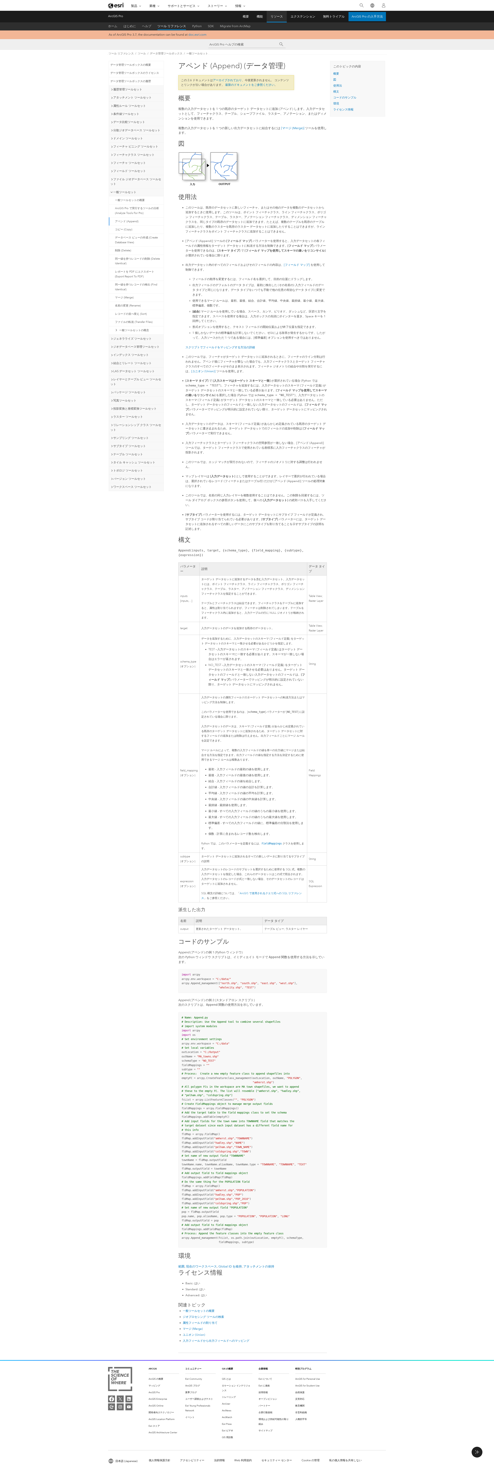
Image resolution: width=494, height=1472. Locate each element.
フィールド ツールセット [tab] (129, 171)
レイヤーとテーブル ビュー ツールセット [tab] (135, 382)
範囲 (181, 1266)
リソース (277, 16)
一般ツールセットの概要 (130, 200)
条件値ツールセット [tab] (126, 114)
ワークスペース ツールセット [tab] (132, 487)
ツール (142, 53)
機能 (260, 16)
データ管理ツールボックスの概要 (130, 64)
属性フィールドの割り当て (200, 1323)
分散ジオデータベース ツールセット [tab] (136, 130)
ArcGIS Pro (115, 16)
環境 (336, 103)
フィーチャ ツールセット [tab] (129, 163)
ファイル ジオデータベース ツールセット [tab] (135, 182)
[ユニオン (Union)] (203, 371)
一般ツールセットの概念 (134, 330)
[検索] (361, 5)
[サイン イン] (383, 5)
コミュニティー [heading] (193, 1368)
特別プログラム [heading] (303, 1368)
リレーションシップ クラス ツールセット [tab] (135, 427)
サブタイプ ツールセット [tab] (129, 446)
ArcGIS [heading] (153, 1368)
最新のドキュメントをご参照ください (249, 85)
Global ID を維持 (230, 1266)
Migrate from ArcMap (235, 26)
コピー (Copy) (123, 229)
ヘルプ (146, 26)
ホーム (112, 26)
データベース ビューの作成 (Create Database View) (136, 240)
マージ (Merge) (124, 297)
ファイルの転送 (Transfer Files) (133, 322)
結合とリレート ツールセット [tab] (132, 363)
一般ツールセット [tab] (124, 192)
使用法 (337, 85)
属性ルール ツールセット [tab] (129, 106)
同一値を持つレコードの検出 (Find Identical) (136, 287)
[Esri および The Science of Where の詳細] (120, 1380)
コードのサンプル (344, 97)
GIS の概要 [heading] (227, 1368)
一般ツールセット (197, 53)
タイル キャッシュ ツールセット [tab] (134, 462)
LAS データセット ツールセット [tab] (134, 371)
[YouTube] (128, 1406)
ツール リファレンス (171, 26)
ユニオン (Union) (194, 1334)
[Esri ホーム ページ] (116, 6)
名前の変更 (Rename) (128, 305)
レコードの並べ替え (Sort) (131, 314)
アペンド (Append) (126, 221)
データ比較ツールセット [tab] (129, 122)
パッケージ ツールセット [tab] (129, 392)
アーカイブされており (227, 80)
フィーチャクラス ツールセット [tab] (134, 155)
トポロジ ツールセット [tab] (128, 470)
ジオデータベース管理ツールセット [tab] (136, 346)
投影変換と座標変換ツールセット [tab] (135, 408)
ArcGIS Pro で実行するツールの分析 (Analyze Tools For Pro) (137, 211)
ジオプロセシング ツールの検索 (203, 1317)
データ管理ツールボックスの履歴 (130, 81)
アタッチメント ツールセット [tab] (132, 97)
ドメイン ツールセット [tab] (128, 138)
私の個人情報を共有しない (345, 1460)
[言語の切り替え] (372, 5)
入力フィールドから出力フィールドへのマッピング (216, 1340)
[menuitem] (164, 1379)
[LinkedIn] (128, 1398)
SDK (211, 26)
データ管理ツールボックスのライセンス (134, 73)
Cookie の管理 (311, 1460)
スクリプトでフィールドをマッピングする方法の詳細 (220, 347)
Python (197, 26)
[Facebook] (111, 1398)
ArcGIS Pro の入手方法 (367, 16)
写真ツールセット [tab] (124, 400)
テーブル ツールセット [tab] (128, 454)
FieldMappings (272, 843)
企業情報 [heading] (263, 1368)
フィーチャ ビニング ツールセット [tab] (135, 146)
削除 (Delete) (123, 250)
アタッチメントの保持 (258, 1266)
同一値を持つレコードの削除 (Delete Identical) (137, 261)
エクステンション (303, 16)
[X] (120, 1398)
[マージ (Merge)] (292, 128)
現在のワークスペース (201, 1266)
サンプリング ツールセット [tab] (131, 438)
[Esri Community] (111, 1406)
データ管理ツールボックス (166, 53)
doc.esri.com (197, 34)
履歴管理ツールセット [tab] (127, 89)
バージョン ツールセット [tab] (129, 479)
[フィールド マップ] (297, 265)
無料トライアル (334, 16)
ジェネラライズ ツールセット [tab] (132, 338)
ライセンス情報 (343, 109)
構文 (336, 91)
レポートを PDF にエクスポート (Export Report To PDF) (134, 274)
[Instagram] (120, 1406)
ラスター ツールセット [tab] (128, 416)
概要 (246, 16)
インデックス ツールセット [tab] (131, 355)
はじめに (130, 26)
